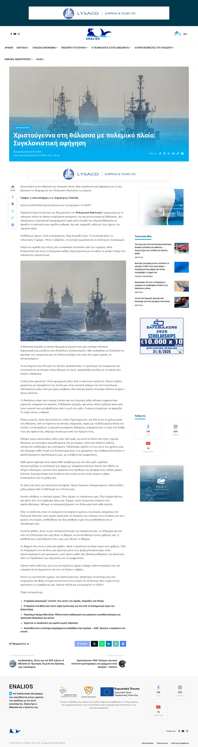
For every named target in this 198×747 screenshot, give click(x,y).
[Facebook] (11, 34)
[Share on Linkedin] (173, 153)
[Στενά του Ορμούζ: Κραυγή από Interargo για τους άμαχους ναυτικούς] (181, 302)
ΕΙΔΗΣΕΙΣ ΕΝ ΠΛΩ (23, 128)
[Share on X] (164, 153)
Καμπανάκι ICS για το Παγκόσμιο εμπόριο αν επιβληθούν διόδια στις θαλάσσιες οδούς (151, 285)
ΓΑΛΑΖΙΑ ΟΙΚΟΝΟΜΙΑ (144, 276)
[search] (179, 34)
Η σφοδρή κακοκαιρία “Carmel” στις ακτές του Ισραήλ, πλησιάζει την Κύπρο (64, 601)
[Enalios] (99, 34)
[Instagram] (19, 34)
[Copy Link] (178, 153)
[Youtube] (148, 447)
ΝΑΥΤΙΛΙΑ (139, 257)
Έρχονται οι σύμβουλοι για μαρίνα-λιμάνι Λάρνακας (51, 623)
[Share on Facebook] (160, 153)
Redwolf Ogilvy (58, 743)
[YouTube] (15, 34)
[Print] (182, 153)
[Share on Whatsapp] (169, 153)
